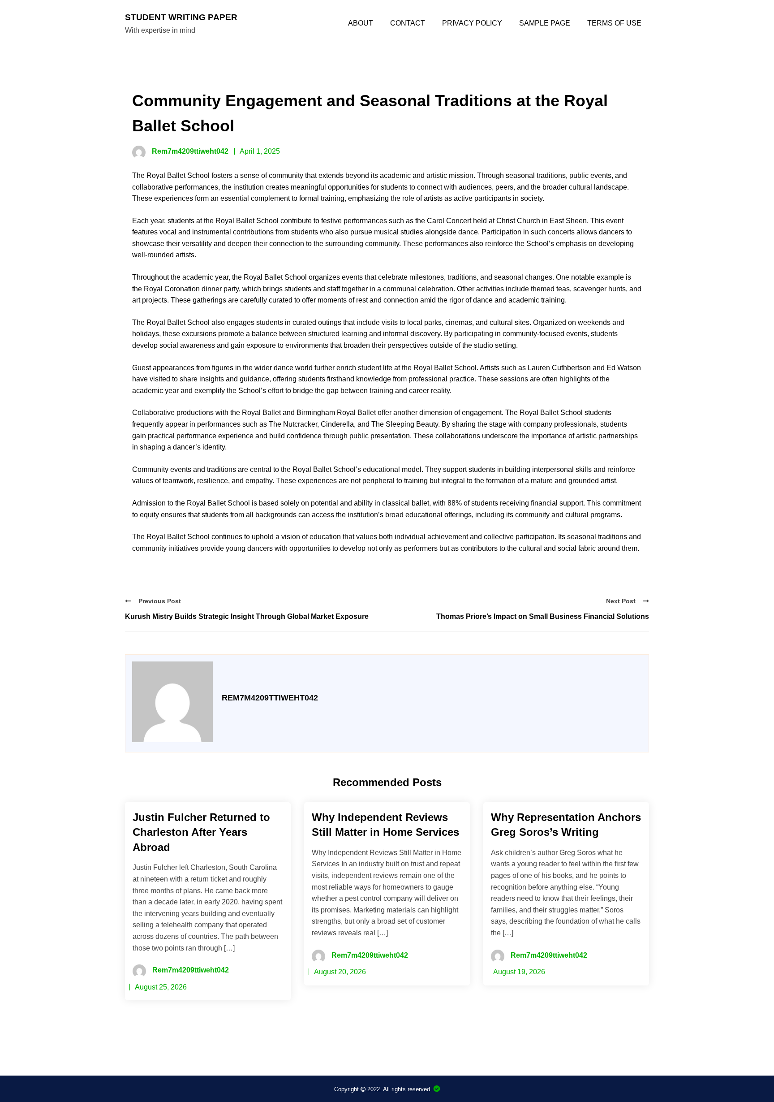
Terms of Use (614, 23)
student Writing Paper (181, 17)
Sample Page (544, 23)
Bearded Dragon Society (437, 1089)
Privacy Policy (472, 23)
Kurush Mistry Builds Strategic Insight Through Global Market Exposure (247, 616)
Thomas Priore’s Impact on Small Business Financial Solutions (542, 616)
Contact (407, 23)
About (360, 23)
